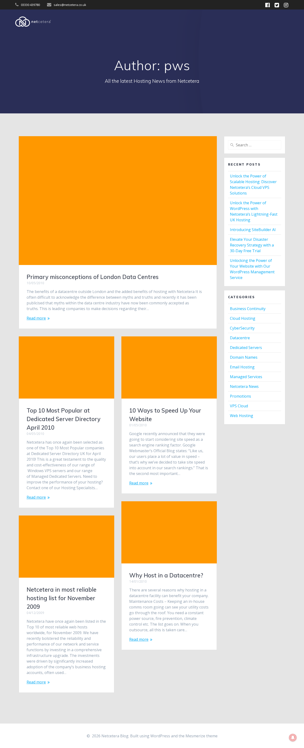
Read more (36, 318)
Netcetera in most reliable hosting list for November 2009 (61, 598)
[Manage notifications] (293, 737)
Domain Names (243, 357)
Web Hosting (241, 415)
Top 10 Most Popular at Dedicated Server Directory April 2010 (63, 419)
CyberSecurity (242, 328)
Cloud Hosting (242, 318)
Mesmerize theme (201, 736)
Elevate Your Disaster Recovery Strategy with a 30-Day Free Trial (252, 245)
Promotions (240, 396)
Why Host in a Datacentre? (166, 575)
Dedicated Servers (246, 347)
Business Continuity (248, 308)
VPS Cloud (239, 406)
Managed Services (246, 376)
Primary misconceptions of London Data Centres (93, 276)
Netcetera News (244, 386)
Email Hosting (242, 367)
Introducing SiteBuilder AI (253, 229)
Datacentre (240, 337)
